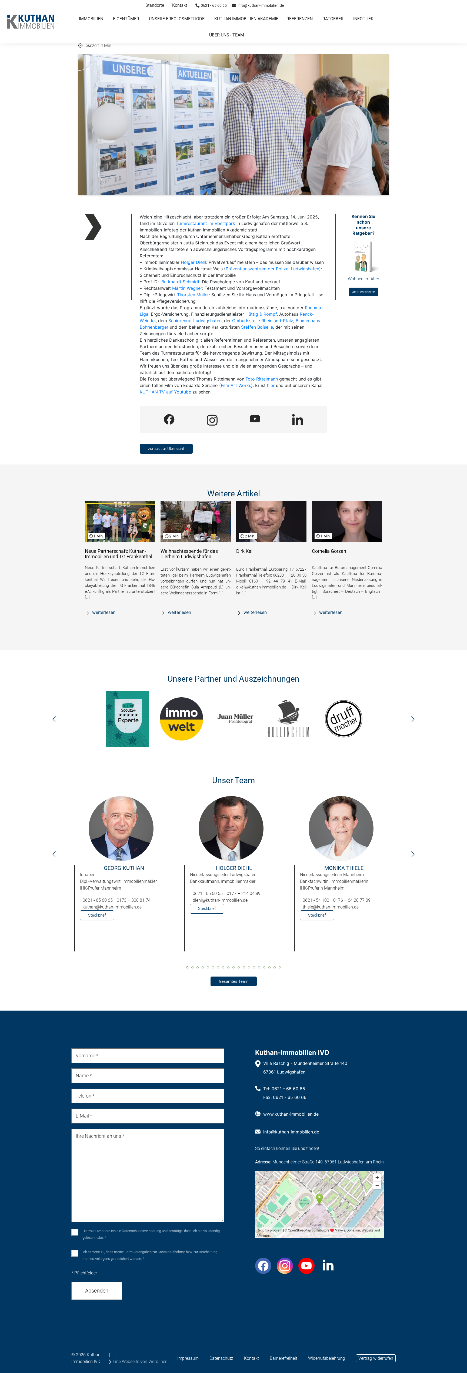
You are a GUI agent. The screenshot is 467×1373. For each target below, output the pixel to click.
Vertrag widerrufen (375, 1358)
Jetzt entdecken (363, 292)
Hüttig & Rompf (261, 314)
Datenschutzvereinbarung (141, 1231)
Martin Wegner (187, 288)
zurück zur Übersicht (166, 448)
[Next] (413, 720)
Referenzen (299, 18)
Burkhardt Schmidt (180, 281)
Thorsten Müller (193, 294)
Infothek (363, 18)
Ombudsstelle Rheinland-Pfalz (262, 320)
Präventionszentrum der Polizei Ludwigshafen (272, 268)
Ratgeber (332, 18)
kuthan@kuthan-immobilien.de (112, 907)
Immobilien (91, 18)
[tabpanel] (123, 876)
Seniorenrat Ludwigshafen (195, 320)
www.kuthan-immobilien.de (291, 1114)
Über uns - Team (226, 35)
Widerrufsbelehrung (326, 1358)
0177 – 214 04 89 (244, 893)
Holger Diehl (193, 262)
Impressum (188, 1358)
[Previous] (54, 720)
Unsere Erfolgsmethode (177, 18)
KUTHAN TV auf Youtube (165, 392)
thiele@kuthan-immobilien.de (331, 907)
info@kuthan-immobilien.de (291, 1132)
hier (271, 385)
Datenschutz (221, 1358)
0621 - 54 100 (316, 900)
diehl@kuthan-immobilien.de (220, 900)
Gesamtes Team (233, 981)
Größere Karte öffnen (319, 1234)
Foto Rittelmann (262, 379)
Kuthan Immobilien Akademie (246, 18)
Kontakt (179, 5)
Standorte (154, 5)
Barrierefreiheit (283, 1358)
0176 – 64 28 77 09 (352, 900)
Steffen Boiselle (257, 327)
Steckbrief (97, 915)
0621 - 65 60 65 (98, 900)
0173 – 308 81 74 (134, 900)
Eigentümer (126, 18)
